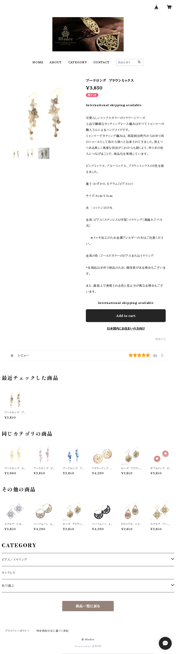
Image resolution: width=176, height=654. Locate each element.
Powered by (83, 646)
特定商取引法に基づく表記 (52, 630)
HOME (37, 62)
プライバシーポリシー (17, 630)
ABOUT (56, 62)
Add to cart (125, 316)
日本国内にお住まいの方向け (126, 328)
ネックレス (8, 573)
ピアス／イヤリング (14, 560)
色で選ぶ (8, 586)
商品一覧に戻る (88, 606)
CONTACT (101, 62)
